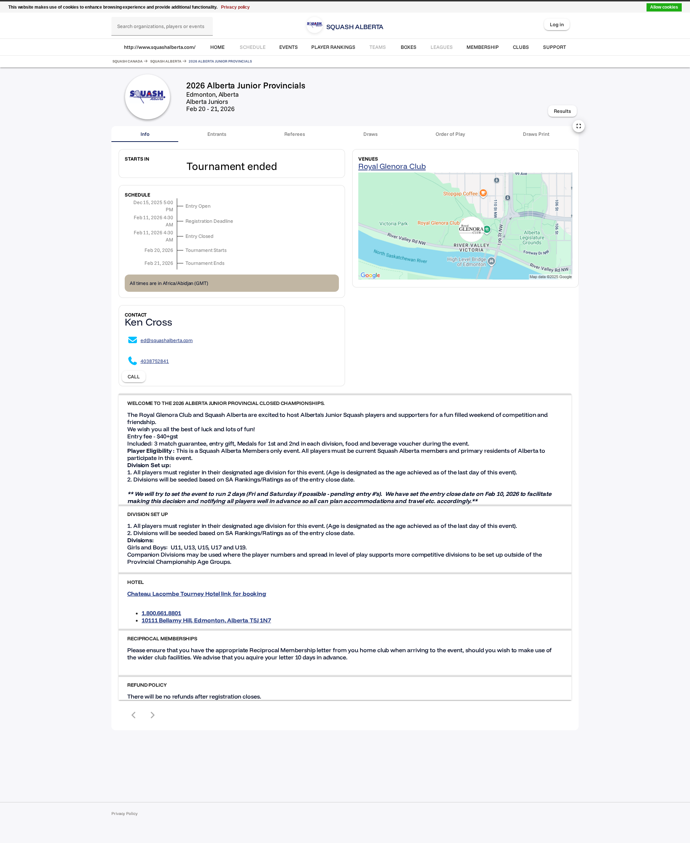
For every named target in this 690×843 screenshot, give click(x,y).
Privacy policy (235, 7)
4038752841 (155, 361)
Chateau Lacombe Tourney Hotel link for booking (196, 593)
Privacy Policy (124, 813)
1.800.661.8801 (161, 613)
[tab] (144, 134)
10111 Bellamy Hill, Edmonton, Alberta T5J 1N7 (206, 620)
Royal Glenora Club (392, 166)
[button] (345, 403)
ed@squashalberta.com (167, 340)
